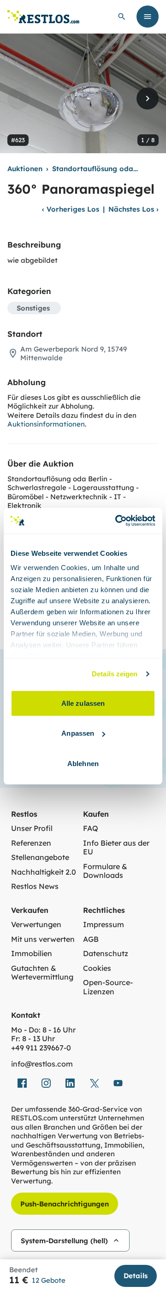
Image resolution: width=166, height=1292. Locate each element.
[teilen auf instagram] (46, 1083)
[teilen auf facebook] (22, 1083)
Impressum (103, 924)
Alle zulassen (83, 703)
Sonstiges (33, 308)
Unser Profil (32, 828)
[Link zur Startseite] (43, 16)
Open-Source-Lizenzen (108, 987)
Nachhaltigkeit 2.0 (43, 872)
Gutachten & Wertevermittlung (42, 973)
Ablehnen (83, 763)
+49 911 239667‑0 (41, 1048)
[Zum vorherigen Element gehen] (18, 98)
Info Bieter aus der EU (116, 848)
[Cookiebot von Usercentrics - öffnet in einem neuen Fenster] (117, 521)
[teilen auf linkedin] (70, 1083)
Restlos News (35, 886)
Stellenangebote (40, 857)
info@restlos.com (42, 1064)
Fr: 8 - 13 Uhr (33, 1038)
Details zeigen (114, 674)
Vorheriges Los (70, 209)
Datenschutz (105, 953)
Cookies (97, 968)
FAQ (90, 828)
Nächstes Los (133, 209)
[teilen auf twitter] (94, 1083)
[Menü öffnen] (147, 17)
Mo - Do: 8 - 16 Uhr (43, 1030)
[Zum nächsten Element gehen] (147, 98)
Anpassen (77, 733)
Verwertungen (36, 924)
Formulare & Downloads (105, 871)
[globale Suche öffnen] (122, 17)
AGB (91, 939)
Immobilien (31, 953)
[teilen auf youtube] (118, 1083)
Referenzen (31, 843)
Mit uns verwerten (43, 939)
